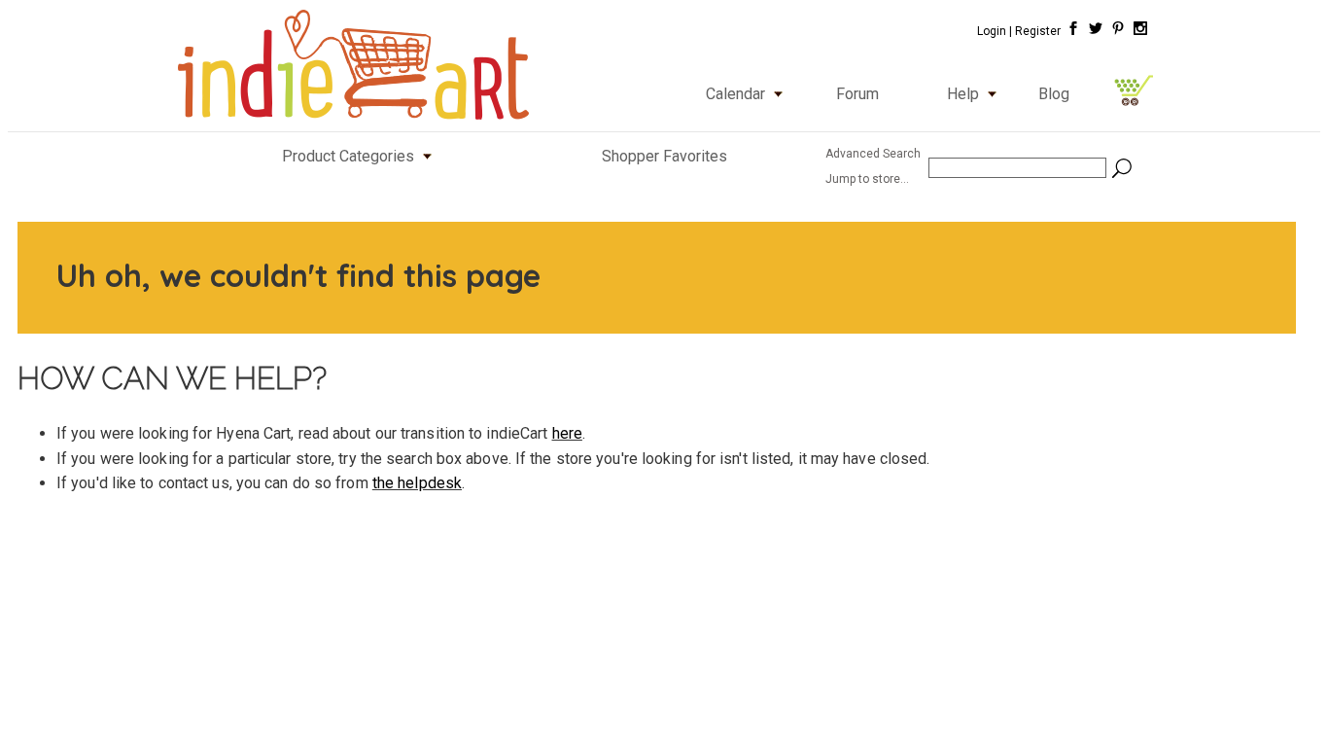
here (567, 433)
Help (963, 94)
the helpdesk (417, 483)
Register (1038, 31)
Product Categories (348, 156)
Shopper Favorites (664, 156)
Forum (857, 94)
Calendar (735, 94)
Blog (1053, 94)
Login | (994, 31)
